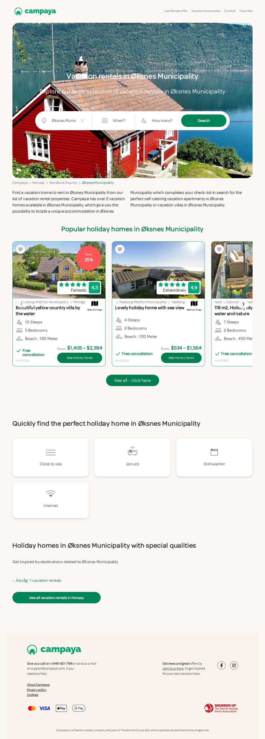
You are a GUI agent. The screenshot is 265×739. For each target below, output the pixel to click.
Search (204, 120)
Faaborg (178, 302)
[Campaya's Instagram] (234, 665)
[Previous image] (22, 304)
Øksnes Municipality (98, 182)
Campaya (20, 182)
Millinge (79, 302)
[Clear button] (82, 121)
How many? (162, 120)
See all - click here (132, 380)
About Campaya (38, 685)
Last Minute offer (175, 11)
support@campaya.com (48, 668)
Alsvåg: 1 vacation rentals (38, 580)
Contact (229, 11)
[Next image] (243, 304)
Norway (38, 182)
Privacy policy (36, 690)
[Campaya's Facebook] (221, 665)
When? (119, 120)
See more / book (79, 358)
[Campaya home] (34, 11)
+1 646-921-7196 (61, 664)
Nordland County (63, 182)
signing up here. (173, 668)
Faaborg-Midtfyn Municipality (45, 302)
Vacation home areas (206, 11)
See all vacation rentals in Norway (56, 597)
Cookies (32, 695)
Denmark (214, 302)
